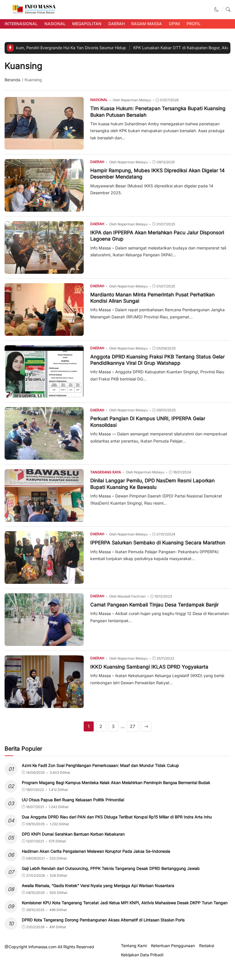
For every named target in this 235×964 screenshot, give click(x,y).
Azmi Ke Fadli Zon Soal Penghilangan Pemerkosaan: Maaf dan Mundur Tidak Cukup (100, 765)
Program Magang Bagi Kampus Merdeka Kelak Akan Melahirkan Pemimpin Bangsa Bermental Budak (116, 782)
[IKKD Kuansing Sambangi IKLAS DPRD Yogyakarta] (44, 704)
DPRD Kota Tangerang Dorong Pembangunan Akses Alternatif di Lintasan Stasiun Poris (103, 919)
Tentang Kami (134, 945)
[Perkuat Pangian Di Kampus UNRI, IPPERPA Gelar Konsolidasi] (44, 456)
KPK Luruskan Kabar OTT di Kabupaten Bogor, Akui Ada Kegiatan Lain (152, 47)
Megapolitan (86, 23)
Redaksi (206, 945)
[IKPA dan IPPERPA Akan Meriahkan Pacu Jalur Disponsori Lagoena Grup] (44, 269)
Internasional (21, 23)
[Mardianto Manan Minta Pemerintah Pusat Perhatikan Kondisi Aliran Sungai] (44, 331)
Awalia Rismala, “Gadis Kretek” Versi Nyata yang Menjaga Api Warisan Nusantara (98, 885)
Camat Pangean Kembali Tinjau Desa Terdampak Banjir (154, 605)
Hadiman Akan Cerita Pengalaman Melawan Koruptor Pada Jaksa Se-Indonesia (96, 851)
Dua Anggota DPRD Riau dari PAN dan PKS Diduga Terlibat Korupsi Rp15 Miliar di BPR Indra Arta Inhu (117, 816)
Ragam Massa (146, 23)
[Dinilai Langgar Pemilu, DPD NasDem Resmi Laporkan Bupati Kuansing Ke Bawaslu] (44, 518)
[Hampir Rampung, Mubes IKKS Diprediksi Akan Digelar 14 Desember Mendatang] (44, 208)
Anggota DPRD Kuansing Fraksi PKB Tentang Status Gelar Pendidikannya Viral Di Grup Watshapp (157, 360)
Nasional (55, 23)
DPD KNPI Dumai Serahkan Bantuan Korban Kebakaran (73, 834)
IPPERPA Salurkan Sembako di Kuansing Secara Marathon (157, 542)
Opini (174, 23)
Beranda (12, 79)
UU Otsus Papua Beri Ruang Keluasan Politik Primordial (73, 799)
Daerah (116, 23)
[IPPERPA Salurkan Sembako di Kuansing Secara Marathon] (44, 580)
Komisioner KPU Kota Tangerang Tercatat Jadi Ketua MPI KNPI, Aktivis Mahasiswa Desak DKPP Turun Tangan (125, 902)
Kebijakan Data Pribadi (142, 955)
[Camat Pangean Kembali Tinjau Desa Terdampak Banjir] (44, 642)
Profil (194, 23)
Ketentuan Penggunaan (173, 945)
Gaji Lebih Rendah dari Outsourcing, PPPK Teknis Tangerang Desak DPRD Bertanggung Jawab (111, 868)
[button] (216, 9)
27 (132, 726)
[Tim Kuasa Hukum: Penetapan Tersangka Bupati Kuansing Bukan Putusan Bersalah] (44, 145)
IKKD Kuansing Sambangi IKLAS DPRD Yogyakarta (149, 667)
